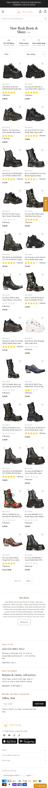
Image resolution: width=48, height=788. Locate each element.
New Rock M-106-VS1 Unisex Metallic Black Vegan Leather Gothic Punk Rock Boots (34, 132)
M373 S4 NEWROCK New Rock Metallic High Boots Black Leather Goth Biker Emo (35, 176)
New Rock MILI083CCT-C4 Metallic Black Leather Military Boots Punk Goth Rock (34, 517)
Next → (29, 581)
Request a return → (12, 686)
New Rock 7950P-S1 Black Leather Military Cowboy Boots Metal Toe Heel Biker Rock (12, 300)
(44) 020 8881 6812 (13, 649)
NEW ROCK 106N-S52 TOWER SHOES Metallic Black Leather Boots (12, 343)
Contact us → (9, 663)
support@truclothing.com (12, 656)
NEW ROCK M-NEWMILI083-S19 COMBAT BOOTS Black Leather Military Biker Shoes (12, 473)
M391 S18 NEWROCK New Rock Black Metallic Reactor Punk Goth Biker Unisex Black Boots (12, 430)
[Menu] (3, 11)
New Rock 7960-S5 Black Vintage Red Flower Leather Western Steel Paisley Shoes (10, 560)
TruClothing (12, 771)
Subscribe (39, 704)
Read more (24, 622)
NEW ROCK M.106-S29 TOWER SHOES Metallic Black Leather (12, 89)
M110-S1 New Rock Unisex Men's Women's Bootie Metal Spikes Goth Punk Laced (11, 216)
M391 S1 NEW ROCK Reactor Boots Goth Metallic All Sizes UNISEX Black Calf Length (34, 300)
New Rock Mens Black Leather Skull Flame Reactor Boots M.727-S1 (34, 216)
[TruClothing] (24, 11)
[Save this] (20, 63)
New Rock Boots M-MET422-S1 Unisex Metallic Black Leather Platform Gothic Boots (35, 430)
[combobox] (24, 18)
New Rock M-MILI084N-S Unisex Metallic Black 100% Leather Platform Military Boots (34, 560)
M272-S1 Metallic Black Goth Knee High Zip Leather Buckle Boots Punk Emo (11, 387)
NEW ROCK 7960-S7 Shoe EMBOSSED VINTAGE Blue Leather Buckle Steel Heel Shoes (35, 387)
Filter (6, 54)
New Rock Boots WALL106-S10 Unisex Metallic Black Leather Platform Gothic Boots (35, 259)
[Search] (45, 18)
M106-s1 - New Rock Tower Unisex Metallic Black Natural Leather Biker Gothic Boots (11, 132)
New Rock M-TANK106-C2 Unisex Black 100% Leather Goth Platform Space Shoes (35, 89)
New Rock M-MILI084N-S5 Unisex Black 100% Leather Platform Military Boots (34, 473)
